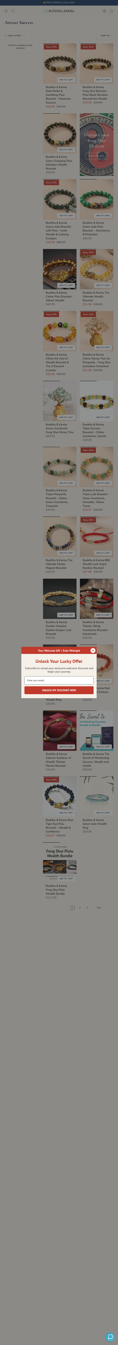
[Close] (93, 650)
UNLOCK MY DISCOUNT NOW (59, 690)
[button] (110, 1337)
